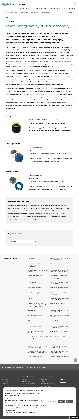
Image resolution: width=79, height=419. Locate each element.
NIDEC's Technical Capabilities (28, 383)
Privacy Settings (74, 417)
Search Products (5, 381)
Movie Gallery (5, 383)
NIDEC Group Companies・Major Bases (48, 384)
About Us (43, 381)
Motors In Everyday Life (26, 387)
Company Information (46, 376)
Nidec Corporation (6, 12)
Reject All (61, 401)
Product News (5, 379)
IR (60, 376)
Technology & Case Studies (13, 12)
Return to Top (75, 360)
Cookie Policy (23, 412)
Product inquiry (5, 385)
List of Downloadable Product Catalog (10, 387)
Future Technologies (26, 381)
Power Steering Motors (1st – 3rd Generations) (40, 12)
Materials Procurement (45, 386)
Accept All (69, 401)
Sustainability (63, 379)
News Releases (44, 379)
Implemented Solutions (24, 12)
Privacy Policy (31, 412)
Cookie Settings (52, 401)
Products (4, 376)
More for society (25, 379)
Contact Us (69, 4)
